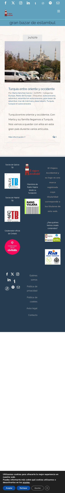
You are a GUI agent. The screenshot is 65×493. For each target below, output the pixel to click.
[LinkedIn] (9, 279)
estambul (12, 98)
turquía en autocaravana (19, 104)
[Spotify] (13, 287)
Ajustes (37, 488)
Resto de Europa (23, 95)
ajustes (26, 482)
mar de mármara (26, 101)
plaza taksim (40, 101)
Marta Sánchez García (22, 93)
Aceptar (9, 488)
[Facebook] (7, 274)
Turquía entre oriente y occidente (31, 89)
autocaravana (49, 95)
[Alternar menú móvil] (58, 11)
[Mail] (18, 287)
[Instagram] (17, 274)
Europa (11, 95)
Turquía (50, 101)
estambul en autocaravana (30, 98)
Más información (16, 137)
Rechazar (23, 488)
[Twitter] (12, 274)
